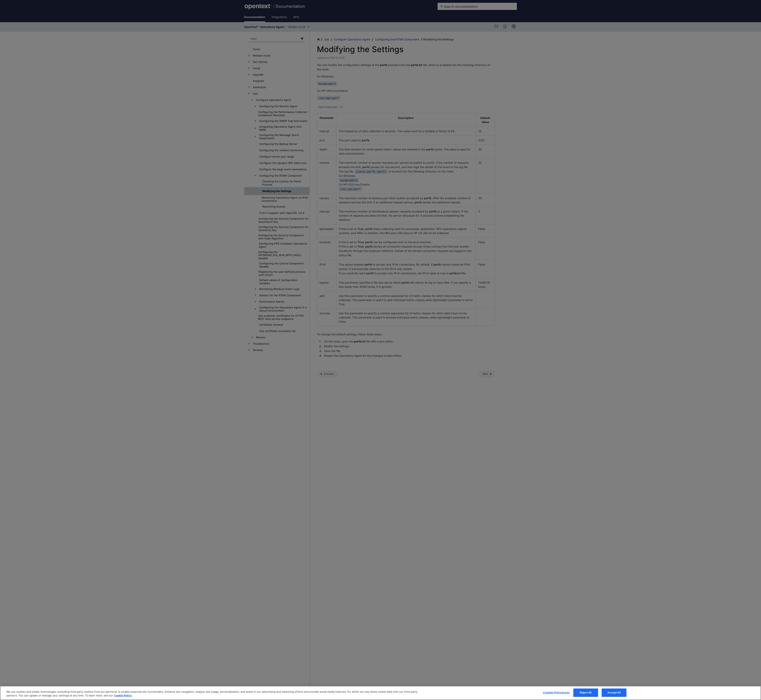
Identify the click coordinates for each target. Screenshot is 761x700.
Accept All (613, 692)
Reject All (585, 692)
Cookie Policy (123, 695)
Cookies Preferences (556, 692)
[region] (380, 693)
